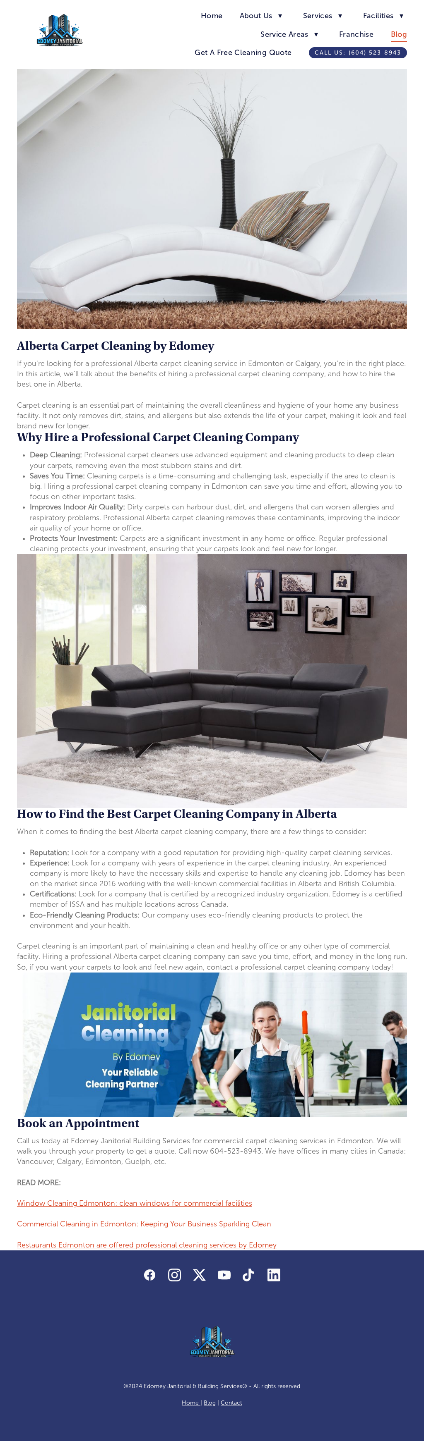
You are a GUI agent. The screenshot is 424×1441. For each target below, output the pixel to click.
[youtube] (224, 1275)
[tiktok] (249, 1275)
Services (322, 16)
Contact (231, 1403)
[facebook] (150, 1275)
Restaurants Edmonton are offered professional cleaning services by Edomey (147, 1245)
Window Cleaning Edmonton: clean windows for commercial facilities (134, 1203)
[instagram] (174, 1275)
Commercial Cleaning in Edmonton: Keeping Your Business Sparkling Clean (144, 1224)
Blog (399, 34)
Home (211, 16)
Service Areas (289, 34)
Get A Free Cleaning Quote (243, 52)
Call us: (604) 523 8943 (358, 53)
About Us (261, 16)
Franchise (356, 34)
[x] (199, 1275)
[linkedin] (274, 1275)
